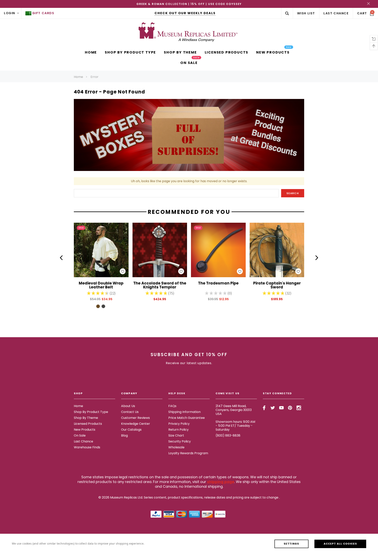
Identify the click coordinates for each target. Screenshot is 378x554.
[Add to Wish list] (123, 271)
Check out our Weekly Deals (185, 13)
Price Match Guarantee (186, 418)
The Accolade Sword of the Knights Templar (159, 285)
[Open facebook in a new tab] (264, 408)
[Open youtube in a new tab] (281, 408)
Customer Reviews (135, 418)
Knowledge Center (135, 423)
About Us (128, 406)
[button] (61, 258)
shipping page (220, 481)
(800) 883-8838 (228, 435)
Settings (291, 544)
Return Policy (178, 429)
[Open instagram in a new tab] (298, 408)
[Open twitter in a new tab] (272, 408)
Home (78, 77)
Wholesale (176, 447)
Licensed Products (88, 423)
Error (94, 77)
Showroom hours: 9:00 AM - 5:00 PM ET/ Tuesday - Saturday (235, 425)
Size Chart (176, 435)
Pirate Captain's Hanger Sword (277, 285)
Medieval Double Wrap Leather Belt (101, 285)
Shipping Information (184, 412)
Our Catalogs (131, 429)
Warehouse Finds (87, 447)
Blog (124, 435)
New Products (84, 429)
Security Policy (179, 441)
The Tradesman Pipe (218, 283)
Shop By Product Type (91, 412)
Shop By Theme (86, 418)
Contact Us (130, 412)
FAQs (172, 406)
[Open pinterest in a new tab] (290, 408)
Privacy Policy (179, 423)
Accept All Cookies (340, 544)
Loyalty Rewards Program (188, 453)
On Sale (80, 435)
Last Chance (83, 441)
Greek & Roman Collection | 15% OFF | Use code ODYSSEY (189, 4)
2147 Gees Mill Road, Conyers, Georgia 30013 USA (234, 410)
